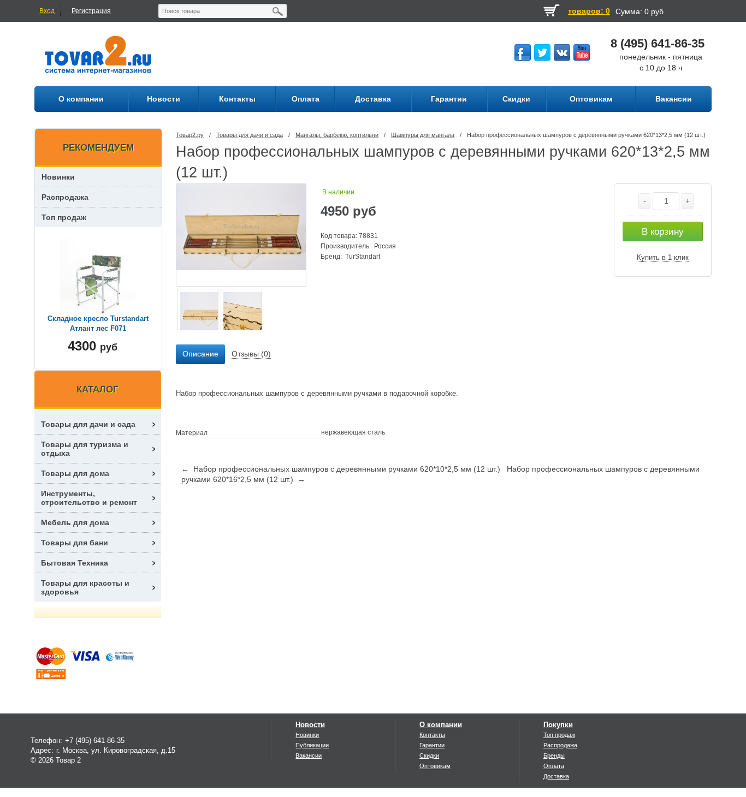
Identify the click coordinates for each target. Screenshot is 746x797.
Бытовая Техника (74, 562)
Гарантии (432, 745)
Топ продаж (64, 217)
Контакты (432, 734)
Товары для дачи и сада (249, 135)
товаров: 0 (589, 11)
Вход (47, 11)
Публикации (312, 745)
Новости (310, 725)
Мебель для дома (75, 522)
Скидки (429, 755)
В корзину (663, 232)
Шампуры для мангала (422, 135)
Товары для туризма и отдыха (84, 448)
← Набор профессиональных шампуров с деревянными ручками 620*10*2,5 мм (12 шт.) (340, 469)
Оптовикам (435, 766)
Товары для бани (74, 542)
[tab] (200, 354)
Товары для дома (75, 473)
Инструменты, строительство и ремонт (89, 498)
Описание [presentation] (200, 353)
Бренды (554, 755)
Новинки (58, 177)
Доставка (556, 776)
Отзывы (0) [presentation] (251, 353)
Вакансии (308, 755)
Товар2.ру (190, 135)
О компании (440, 725)
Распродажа (65, 197)
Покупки (558, 725)
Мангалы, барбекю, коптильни (336, 135)
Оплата (553, 766)
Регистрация (91, 11)
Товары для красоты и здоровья (85, 587)
